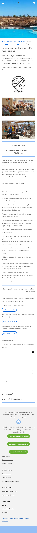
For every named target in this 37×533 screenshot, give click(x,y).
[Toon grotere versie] (18, 107)
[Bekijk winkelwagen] (34, 3)
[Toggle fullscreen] (32, 352)
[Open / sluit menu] (3, 3)
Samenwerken (6, 456)
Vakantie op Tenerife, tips (9, 491)
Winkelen (4, 512)
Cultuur (4, 505)
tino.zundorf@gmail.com (12, 399)
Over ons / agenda (7, 460)
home (3, 41)
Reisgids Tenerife (7, 487)
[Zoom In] (32, 370)
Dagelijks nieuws (7, 470)
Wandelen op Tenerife (8, 495)
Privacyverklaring (7, 463)
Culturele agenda (7, 477)
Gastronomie (6, 501)
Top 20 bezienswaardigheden (10, 481)
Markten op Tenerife (8, 509)
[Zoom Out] (32, 373)
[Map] (18, 363)
